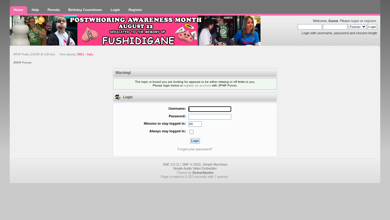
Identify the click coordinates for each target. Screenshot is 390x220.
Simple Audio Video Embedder (195, 168)
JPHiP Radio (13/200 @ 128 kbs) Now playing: (53, 54)
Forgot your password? (195, 149)
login (355, 21)
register (370, 21)
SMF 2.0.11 (171, 164)
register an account (197, 85)
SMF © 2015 (191, 164)
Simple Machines (215, 164)
